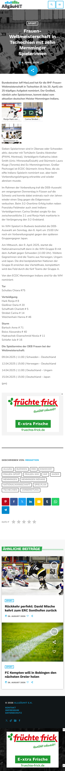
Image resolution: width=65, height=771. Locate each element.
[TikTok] (11, 721)
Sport (32, 23)
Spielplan (40, 484)
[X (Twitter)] (6, 721)
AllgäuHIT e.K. (23, 703)
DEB (33, 469)
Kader (55, 474)
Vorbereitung (30, 490)
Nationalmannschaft (16, 484)
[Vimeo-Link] (12, 5)
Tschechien (10, 490)
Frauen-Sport (11, 474)
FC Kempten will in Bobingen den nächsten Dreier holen (30, 675)
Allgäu (7, 469)
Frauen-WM (32, 474)
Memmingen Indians (33, 479)
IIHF (45, 474)
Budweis (21, 469)
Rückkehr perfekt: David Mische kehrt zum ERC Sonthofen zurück (31, 608)
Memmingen (10, 479)
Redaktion (32, 460)
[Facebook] (19, 721)
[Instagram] (15, 721)
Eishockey (46, 469)
